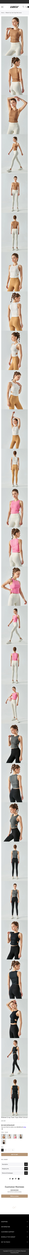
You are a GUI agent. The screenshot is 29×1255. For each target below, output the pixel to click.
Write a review (14, 1196)
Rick (17, 1252)
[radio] (3, 1136)
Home (2, 12)
